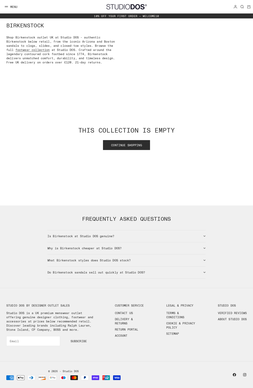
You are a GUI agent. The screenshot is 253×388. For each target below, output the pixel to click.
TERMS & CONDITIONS (175, 315)
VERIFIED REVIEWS (232, 313)
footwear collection (32, 50)
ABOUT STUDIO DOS (232, 319)
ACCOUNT (121, 335)
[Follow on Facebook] (234, 375)
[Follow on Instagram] (245, 375)
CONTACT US (124, 313)
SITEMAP (172, 333)
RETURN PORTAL (126, 329)
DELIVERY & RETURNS (124, 321)
